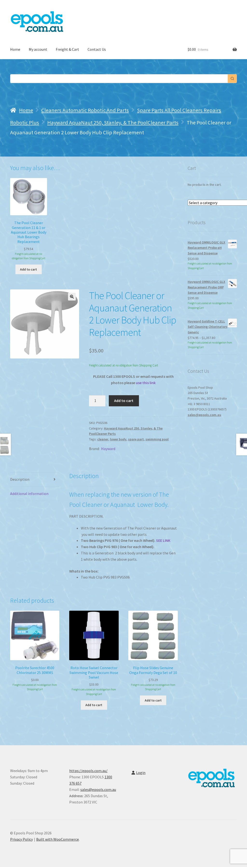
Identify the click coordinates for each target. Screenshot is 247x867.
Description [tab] (19, 479)
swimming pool (157, 439)
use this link (146, 382)
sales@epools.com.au (204, 415)
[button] (72, 297)
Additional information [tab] (29, 493)
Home (15, 49)
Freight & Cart (67, 49)
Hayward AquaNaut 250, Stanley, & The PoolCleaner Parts (112, 122)
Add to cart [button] (28, 269)
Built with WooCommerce (57, 839)
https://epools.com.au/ (88, 770)
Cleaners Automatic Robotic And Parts (85, 110)
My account (38, 49)
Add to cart (123, 400)
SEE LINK (163, 540)
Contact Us (97, 49)
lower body (118, 439)
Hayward (108, 448)
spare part (136, 439)
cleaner (102, 439)
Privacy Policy (21, 839)
